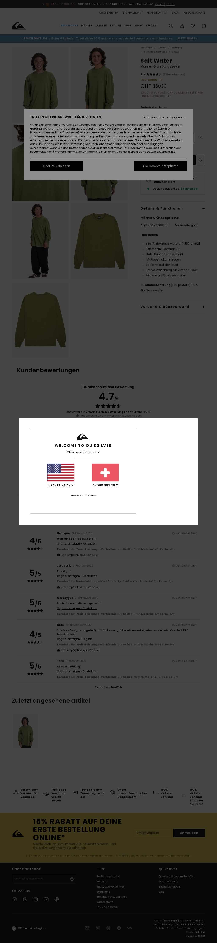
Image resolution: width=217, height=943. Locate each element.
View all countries (83, 495)
